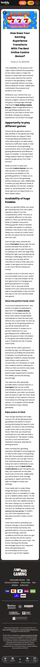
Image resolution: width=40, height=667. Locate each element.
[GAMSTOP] (28, 606)
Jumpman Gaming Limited (28, 635)
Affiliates (15, 585)
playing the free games (14, 511)
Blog (34, 582)
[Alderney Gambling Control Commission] (20, 618)
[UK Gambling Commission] (14, 613)
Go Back (5, 13)
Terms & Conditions (12, 582)
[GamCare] (11, 606)
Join (31, 3)
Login (22, 3)
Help (28, 580)
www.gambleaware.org (9, 629)
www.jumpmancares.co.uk (29, 629)
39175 (35, 639)
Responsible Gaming (17, 580)
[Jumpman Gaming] (20, 575)
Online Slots (24, 585)
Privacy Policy (25, 582)
